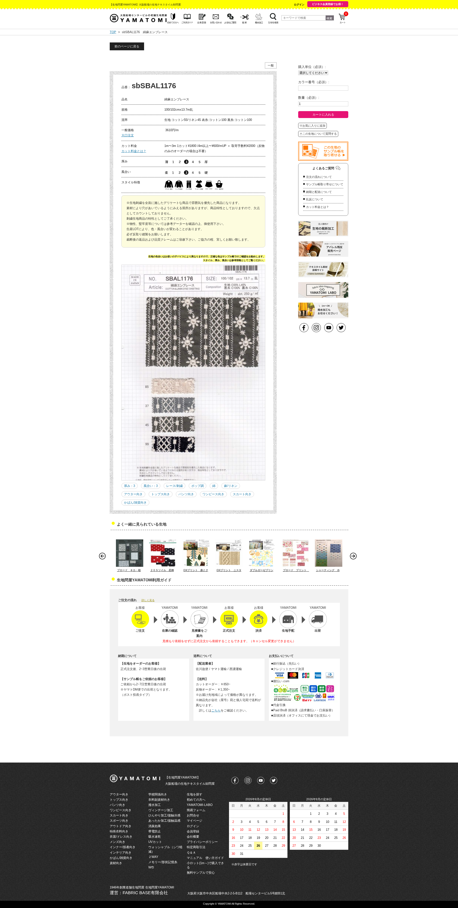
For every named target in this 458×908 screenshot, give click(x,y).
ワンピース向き (213, 494)
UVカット (155, 842)
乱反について (314, 199)
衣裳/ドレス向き (121, 836)
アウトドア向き (120, 826)
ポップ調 (197, 486)
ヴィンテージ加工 (160, 810)
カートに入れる (323, 114)
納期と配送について (319, 192)
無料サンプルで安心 (201, 872)
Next (354, 557)
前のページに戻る (126, 46)
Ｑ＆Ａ (191, 852)
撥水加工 (154, 805)
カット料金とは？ (133, 151)
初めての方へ (196, 799)
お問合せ (193, 815)
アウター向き (133, 494)
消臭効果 (154, 826)
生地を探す (194, 794)
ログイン (299, 4)
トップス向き (160, 494)
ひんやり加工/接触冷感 (164, 815)
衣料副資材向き (159, 799)
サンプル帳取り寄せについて (324, 184)
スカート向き (242, 494)
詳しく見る (148, 600)
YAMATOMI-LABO (200, 805)
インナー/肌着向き (122, 847)
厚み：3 (129, 486)
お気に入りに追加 (313, 125)
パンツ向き (186, 494)
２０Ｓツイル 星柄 (162, 570)
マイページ (194, 820)
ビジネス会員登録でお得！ (328, 4)
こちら (216, 710)
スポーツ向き (119, 820)
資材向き (116, 863)
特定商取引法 (196, 847)
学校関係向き (157, 794)
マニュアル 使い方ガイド (205, 858)
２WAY (153, 857)
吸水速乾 (154, 836)
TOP (113, 32)
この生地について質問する (319, 133)
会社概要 (193, 836)
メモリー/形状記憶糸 (162, 862)
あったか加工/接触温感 (164, 820)
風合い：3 (151, 486)
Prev (103, 557)
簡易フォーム (196, 810)
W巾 (151, 867)
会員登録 (193, 831)
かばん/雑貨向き (135, 502)
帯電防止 (154, 831)
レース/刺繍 (174, 486)
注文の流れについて (319, 177)
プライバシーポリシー (202, 842)
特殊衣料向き (119, 831)
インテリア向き (120, 852)
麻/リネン (230, 486)
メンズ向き (117, 842)
